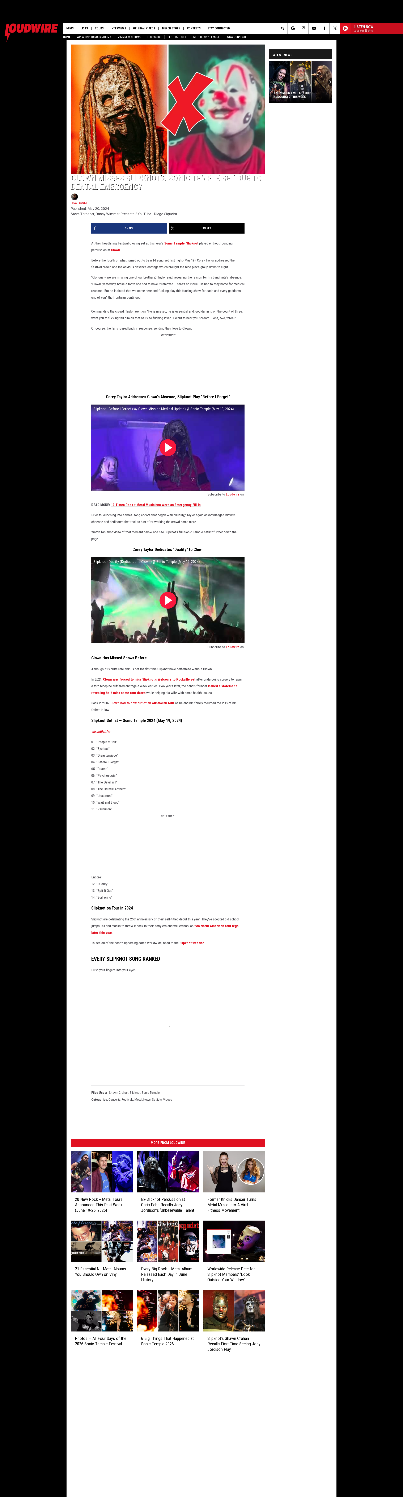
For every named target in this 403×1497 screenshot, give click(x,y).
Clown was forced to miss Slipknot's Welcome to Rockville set (149, 679)
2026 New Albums (129, 37)
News (70, 28)
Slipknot (192, 243)
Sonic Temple (174, 243)
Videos (167, 1099)
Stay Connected (237, 37)
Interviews (118, 28)
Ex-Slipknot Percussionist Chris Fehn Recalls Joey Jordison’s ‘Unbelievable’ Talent (167, 1205)
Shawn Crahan (118, 1092)
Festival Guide (177, 37)
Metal (138, 1099)
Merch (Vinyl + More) (207, 37)
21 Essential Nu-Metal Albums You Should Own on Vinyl (100, 1271)
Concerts (114, 1099)
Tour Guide (154, 37)
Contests (194, 28)
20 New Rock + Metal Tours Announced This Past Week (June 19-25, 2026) (99, 1205)
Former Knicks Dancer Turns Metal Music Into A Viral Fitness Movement (231, 1205)
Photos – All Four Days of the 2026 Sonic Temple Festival (100, 1341)
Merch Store (171, 28)
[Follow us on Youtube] (314, 28)
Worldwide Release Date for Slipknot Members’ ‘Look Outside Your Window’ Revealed (231, 1274)
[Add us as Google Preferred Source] (293, 28)
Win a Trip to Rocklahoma (94, 37)
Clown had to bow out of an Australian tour (142, 703)
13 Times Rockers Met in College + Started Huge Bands (299, 95)
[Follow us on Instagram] (303, 28)
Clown (115, 250)
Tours (99, 28)
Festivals (127, 1099)
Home (67, 37)
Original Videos (144, 28)
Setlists (157, 1099)
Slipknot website (191, 943)
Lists (84, 28)
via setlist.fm (100, 731)
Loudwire (232, 494)
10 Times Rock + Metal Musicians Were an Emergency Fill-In (156, 505)
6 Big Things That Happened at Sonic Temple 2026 (167, 1341)
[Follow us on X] (335, 28)
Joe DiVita (79, 203)
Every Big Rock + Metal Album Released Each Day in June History (166, 1274)
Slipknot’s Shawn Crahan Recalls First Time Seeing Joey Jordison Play (233, 1344)
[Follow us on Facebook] (324, 28)
